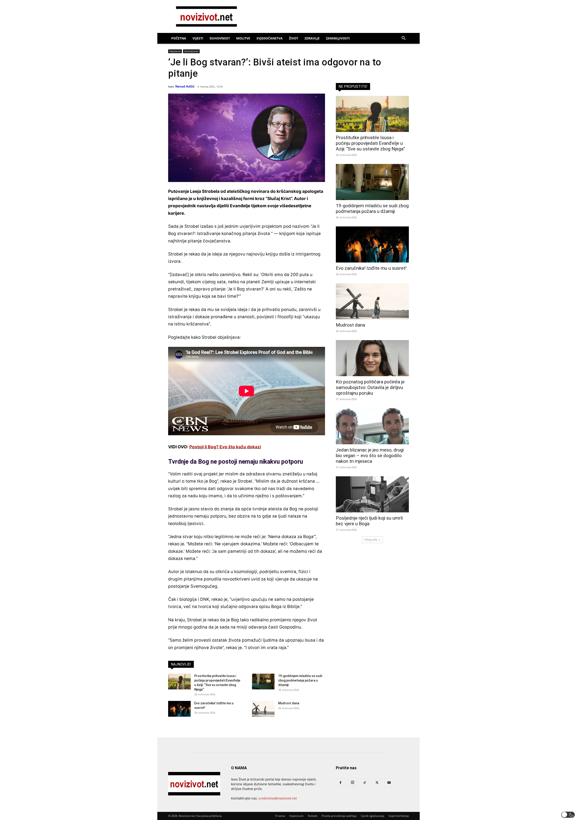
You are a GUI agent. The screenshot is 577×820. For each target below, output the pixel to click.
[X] (376, 782)
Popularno (175, 51)
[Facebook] (340, 782)
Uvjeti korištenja (399, 816)
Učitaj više (370, 539)
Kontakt (312, 816)
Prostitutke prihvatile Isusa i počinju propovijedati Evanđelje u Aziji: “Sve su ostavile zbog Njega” (370, 143)
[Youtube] (389, 782)
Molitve (243, 38)
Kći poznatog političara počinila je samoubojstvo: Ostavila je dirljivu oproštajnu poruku (370, 387)
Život (293, 38)
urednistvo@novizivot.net (278, 798)
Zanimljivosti (338, 38)
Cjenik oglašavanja (372, 816)
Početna (178, 38)
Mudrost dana (288, 703)
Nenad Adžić (185, 86)
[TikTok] (364, 782)
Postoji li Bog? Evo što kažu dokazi (225, 446)
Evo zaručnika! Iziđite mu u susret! (371, 268)
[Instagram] (352, 782)
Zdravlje (312, 38)
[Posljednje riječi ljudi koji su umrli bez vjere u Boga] (372, 494)
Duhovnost (220, 38)
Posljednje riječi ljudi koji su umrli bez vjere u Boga (369, 520)
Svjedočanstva (269, 38)
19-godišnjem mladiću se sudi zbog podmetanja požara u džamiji (300, 680)
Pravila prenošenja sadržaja (339, 816)
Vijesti (197, 38)
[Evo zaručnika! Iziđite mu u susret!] (179, 709)
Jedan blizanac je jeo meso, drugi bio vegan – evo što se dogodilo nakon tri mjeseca (370, 455)
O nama (280, 816)
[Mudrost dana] (263, 709)
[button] (403, 39)
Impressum (296, 816)
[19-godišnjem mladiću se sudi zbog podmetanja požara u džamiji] (263, 681)
